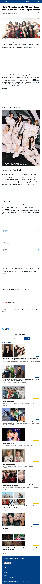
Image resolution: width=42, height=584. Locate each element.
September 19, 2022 (18, 292)
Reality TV (27, 1)
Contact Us (5, 575)
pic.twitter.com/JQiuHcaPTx (23, 289)
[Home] (6, 1)
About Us (5, 567)
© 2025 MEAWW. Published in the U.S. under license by (11, 558)
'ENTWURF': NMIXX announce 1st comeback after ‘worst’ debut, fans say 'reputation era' (20, 104)
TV (30, 1)
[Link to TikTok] (10, 577)
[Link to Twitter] (7, 577)
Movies (34, 1)
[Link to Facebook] (4, 577)
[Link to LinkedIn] (12, 577)
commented (7, 208)
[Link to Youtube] (9, 577)
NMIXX (14, 47)
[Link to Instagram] (5, 577)
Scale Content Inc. (21, 558)
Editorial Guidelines (6, 569)
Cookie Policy (5, 572)
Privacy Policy (5, 570)
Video (38, 1)
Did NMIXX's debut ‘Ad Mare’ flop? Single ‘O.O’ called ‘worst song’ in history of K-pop (19, 107)
